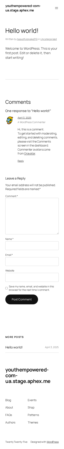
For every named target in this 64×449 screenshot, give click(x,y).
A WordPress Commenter (32, 122)
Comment (11, 196)
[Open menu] (56, 8)
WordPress (53, 441)
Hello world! (14, 347)
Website (9, 270)
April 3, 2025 (24, 117)
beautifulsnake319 (27, 39)
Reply (21, 161)
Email (9, 254)
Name (9, 239)
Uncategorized (49, 39)
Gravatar (29, 153)
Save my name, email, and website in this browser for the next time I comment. (31, 288)
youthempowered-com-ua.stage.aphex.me (23, 8)
